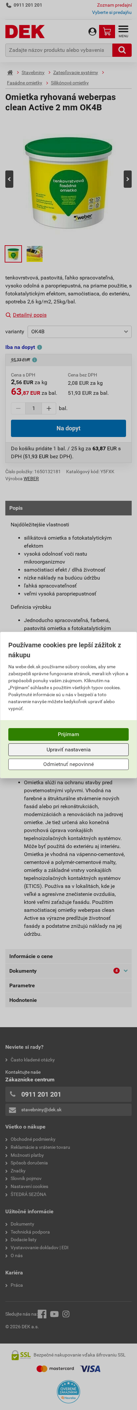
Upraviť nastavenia (69, 749)
